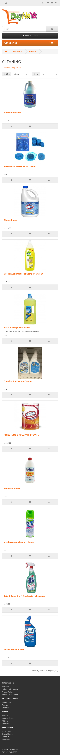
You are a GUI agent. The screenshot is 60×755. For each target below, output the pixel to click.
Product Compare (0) (12, 68)
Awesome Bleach (12, 112)
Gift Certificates (8, 718)
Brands (5, 715)
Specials (5, 724)
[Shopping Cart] (52, 3)
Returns (5, 705)
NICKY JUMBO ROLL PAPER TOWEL (21, 434)
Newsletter (6, 739)
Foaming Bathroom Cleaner (18, 381)
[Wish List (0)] (48, 3)
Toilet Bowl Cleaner (14, 649)
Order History (7, 734)
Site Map (5, 708)
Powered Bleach (12, 488)
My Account (6, 731)
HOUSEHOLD (18, 51)
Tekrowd (15, 749)
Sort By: (7, 74)
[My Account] (43, 3)
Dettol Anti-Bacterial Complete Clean (23, 273)
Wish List (5, 737)
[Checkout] (56, 3)
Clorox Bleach (11, 220)
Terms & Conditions (10, 695)
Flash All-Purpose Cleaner (17, 327)
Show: (36, 74)
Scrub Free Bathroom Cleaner (19, 542)
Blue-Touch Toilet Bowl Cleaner (20, 166)
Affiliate (5, 721)
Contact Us (6, 702)
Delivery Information (10, 689)
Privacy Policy (7, 692)
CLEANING (33, 51)
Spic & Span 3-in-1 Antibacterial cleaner (24, 596)
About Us (5, 686)
